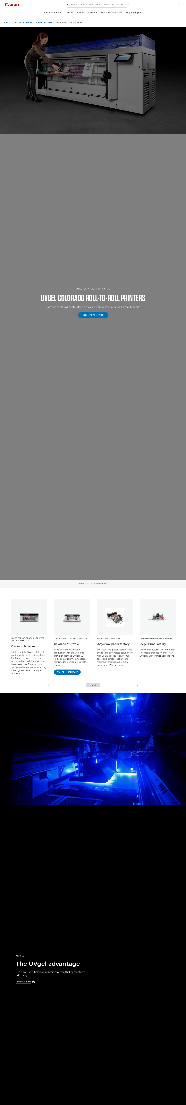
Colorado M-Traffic (66, 644)
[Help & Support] (143, 12)
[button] (50, 684)
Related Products (99, 583)
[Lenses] (74, 12)
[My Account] (179, 5)
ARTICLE (20, 956)
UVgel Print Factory (153, 644)
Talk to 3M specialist (67, 672)
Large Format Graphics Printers (93, 289)
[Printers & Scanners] (98, 12)
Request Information (93, 315)
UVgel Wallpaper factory (113, 644)
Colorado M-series (23, 646)
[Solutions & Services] (123, 12)
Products (83, 583)
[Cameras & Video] (63, 12)
